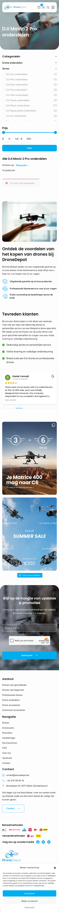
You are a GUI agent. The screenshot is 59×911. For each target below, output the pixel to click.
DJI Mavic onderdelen (31, 105)
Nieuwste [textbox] (21, 165)
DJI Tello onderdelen (31, 95)
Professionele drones (12, 695)
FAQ (4, 748)
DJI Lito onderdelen (31, 74)
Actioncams (8, 728)
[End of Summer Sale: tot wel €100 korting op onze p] (29, 534)
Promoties (7, 733)
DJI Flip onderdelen (31, 89)
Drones (5, 722)
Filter (29, 148)
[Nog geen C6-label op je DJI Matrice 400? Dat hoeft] (29, 458)
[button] (55, 867)
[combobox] (23, 165)
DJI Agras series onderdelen (31, 110)
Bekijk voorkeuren (30, 901)
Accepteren (29, 893)
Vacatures (7, 758)
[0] (39, 7)
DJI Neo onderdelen (31, 84)
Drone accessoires (11, 705)
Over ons (6, 753)
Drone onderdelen (11, 700)
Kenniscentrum (9, 743)
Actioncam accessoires (13, 710)
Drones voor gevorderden (14, 685)
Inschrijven (26, 655)
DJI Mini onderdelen (31, 79)
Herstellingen (8, 738)
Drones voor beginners (13, 690)
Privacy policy (30, 907)
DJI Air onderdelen (31, 115)
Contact (6, 763)
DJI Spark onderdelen (31, 100)
